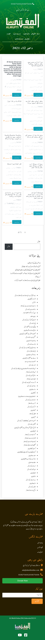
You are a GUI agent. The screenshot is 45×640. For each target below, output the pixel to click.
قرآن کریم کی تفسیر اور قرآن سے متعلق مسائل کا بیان (25, 427)
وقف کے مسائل (32, 487)
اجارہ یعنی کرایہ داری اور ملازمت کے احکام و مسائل (25, 295)
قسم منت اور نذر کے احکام (30, 434)
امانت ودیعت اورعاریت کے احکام (28, 306)
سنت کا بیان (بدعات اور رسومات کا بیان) (27, 396)
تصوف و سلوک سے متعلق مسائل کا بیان (28, 334)
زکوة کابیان (33, 393)
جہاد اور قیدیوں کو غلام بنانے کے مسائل (27, 347)
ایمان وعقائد (33, 316)
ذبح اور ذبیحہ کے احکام (31, 379)
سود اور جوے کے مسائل (31, 400)
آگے (19, 232)
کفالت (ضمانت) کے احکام (30, 441)
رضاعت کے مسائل (31, 386)
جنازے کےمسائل (31, 344)
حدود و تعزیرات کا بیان (31, 354)
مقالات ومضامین (32, 462)
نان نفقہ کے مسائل (31, 469)
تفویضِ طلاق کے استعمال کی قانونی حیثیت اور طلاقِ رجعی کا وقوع (27, 270)
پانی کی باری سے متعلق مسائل (30, 327)
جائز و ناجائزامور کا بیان (31, 340)
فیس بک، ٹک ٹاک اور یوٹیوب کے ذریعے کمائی (31, 266)
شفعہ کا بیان (33, 410)
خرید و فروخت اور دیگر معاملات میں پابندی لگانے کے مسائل (23, 368)
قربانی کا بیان (33, 431)
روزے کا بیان (32, 389)
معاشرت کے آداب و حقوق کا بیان (28, 459)
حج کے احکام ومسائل (31, 351)
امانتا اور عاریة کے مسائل (30, 309)
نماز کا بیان (33, 476)
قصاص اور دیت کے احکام (30, 438)
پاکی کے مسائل (32, 323)
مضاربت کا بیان (32, 455)
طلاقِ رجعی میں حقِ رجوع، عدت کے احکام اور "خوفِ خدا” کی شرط (27, 280)
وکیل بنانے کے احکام (31, 490)
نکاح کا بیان (33, 473)
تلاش (39, 241)
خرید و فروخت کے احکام (31, 372)
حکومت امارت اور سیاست (30, 361)
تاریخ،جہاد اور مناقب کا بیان (30, 330)
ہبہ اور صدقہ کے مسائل (31, 480)
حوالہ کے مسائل (32, 365)
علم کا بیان (33, 417)
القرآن (34, 302)
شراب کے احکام (32, 403)
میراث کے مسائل (32, 466)
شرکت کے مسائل (32, 407)
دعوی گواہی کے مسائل (31, 375)
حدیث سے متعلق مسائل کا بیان (29, 358)
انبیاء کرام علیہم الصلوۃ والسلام (29, 313)
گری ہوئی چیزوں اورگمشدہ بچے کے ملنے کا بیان (26, 452)
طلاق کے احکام (32, 414)
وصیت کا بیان (33, 483)
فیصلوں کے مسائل (32, 424)
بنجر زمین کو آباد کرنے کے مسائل (29, 320)
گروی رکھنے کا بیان (32, 448)
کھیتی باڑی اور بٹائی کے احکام (30, 445)
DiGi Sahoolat (26, 618)
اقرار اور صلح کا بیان (32, 299)
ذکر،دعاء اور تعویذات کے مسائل (29, 382)
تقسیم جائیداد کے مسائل (31, 337)
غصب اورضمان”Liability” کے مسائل (26, 420)
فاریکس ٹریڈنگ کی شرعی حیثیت (34, 263)
